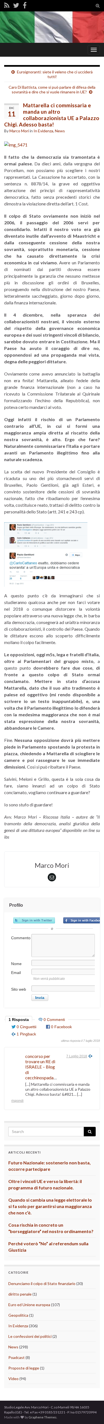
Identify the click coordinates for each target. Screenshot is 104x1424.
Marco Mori (19, 130)
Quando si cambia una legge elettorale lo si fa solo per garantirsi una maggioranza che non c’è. (50, 1206)
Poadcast (16, 1357)
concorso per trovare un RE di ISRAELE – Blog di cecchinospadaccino (44, 1066)
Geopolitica (18, 1315)
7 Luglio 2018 (76, 1056)
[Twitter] (16, 5)
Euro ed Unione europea (29, 1304)
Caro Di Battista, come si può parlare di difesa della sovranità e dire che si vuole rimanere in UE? (52, 89)
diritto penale (20, 1294)
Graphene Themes (43, 1417)
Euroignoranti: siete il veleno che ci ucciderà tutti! (55, 74)
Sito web (18, 989)
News (60, 130)
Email (16, 972)
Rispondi (17, 1101)
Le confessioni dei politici (30, 1336)
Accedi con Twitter (34, 920)
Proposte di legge (23, 1368)
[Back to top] (91, 1411)
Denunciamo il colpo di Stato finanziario (41, 1283)
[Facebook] (25, 5)
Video (13, 1378)
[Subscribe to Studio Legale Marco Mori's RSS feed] (6, 5)
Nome (16, 963)
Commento (21, 938)
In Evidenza (43, 130)
